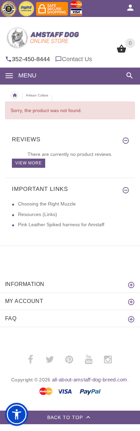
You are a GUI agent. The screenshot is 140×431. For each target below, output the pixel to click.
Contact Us (77, 59)
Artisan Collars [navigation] (37, 95)
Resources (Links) (37, 214)
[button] (128, 75)
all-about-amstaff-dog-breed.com (89, 379)
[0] (121, 52)
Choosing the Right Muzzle (47, 203)
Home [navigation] (14, 95)
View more (28, 163)
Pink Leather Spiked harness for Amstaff (61, 224)
